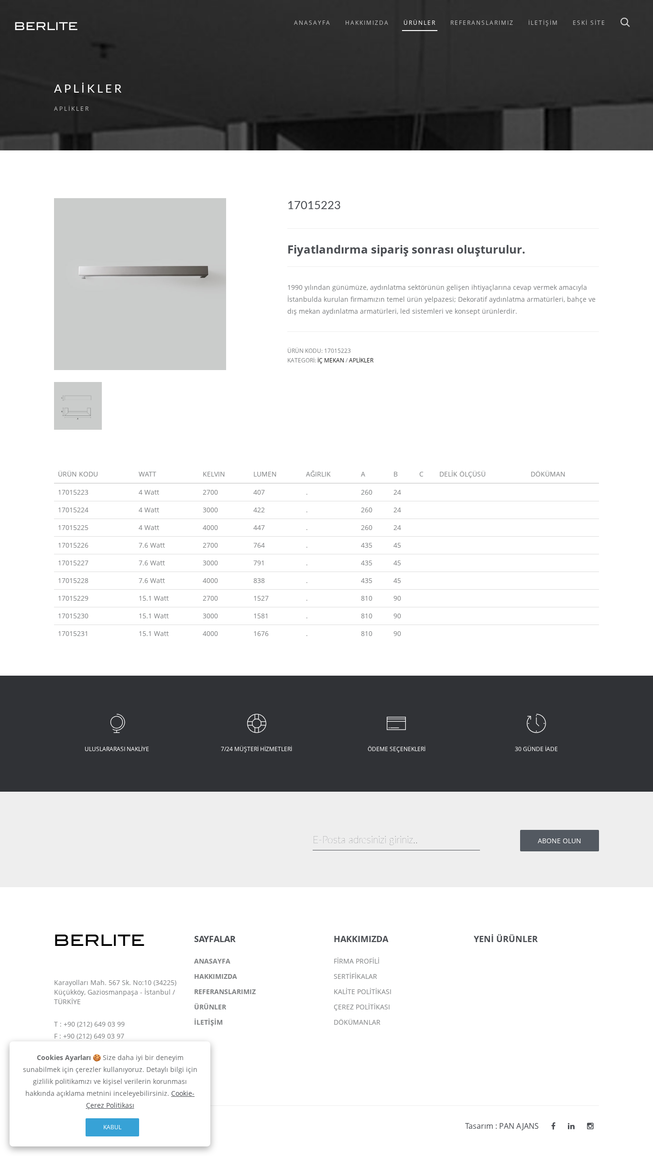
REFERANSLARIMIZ (225, 991)
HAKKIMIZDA (215, 976)
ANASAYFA (212, 960)
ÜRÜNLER (210, 1006)
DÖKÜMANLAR (357, 1022)
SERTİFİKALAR (355, 976)
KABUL (112, 1127)
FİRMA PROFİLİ (357, 960)
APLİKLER (361, 360)
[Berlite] (553, 1126)
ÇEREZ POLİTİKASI (362, 1006)
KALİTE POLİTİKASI (363, 991)
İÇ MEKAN (330, 360)
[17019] (78, 405)
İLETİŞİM (208, 1022)
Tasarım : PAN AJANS (502, 1126)
